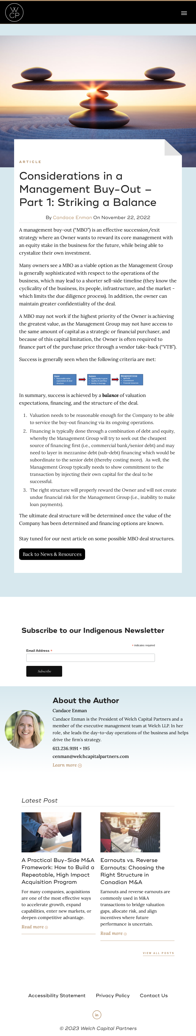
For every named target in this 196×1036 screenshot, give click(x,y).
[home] (14, 12)
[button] (184, 12)
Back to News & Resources (52, 554)
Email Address (39, 650)
